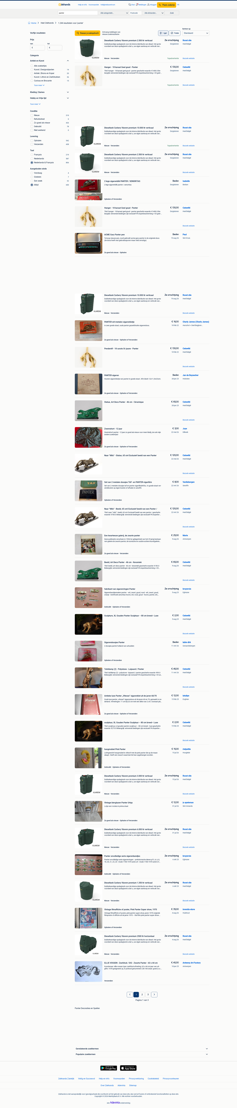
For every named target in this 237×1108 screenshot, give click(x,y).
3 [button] (148, 995)
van (31, 44)
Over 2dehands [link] (107, 1085)
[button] (140, 5)
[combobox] (78, 13)
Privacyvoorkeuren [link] (171, 1078)
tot (48, 44)
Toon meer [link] (38, 85)
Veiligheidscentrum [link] (107, 5)
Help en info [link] (82, 5)
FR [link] (178, 5)
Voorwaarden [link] (94, 5)
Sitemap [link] (133, 1085)
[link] (67, 4)
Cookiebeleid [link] (153, 1078)
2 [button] (142, 995)
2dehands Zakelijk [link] (66, 1078)
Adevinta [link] (121, 1085)
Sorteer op (186, 29)
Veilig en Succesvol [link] (86, 1078)
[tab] (163, 33)
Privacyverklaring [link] (136, 1078)
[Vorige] (130, 994)
